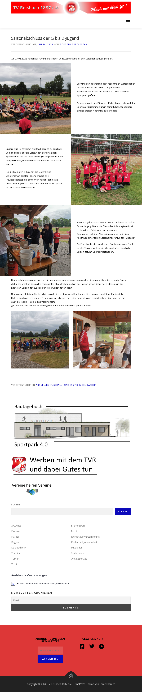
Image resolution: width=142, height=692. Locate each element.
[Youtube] (101, 646)
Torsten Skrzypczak (73, 44)
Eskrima (15, 531)
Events (74, 531)
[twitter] (91, 646)
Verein (14, 564)
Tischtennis (77, 553)
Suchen (15, 504)
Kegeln (15, 542)
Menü (128, 21)
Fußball (56, 385)
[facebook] (82, 646)
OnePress (79, 684)
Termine (16, 553)
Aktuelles (42, 385)
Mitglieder (76, 547)
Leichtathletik (18, 547)
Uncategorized (79, 558)
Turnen (15, 558)
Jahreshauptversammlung (85, 536)
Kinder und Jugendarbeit (80, 385)
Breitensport (78, 525)
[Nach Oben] (71, 676)
